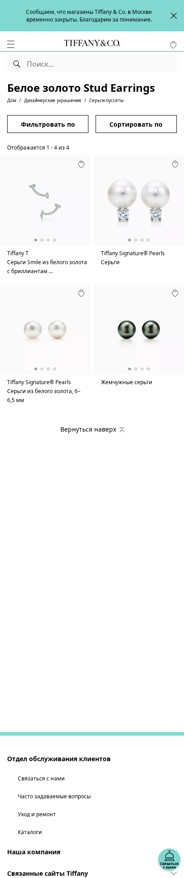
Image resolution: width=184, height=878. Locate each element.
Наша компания (33, 852)
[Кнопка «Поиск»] (17, 64)
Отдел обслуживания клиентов (59, 758)
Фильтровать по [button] (48, 124)
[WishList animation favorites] (173, 44)
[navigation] (10, 44)
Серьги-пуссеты (106, 100)
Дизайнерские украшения (52, 100)
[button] (10, 44)
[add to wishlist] (81, 164)
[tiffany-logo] (92, 44)
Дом (11, 100)
